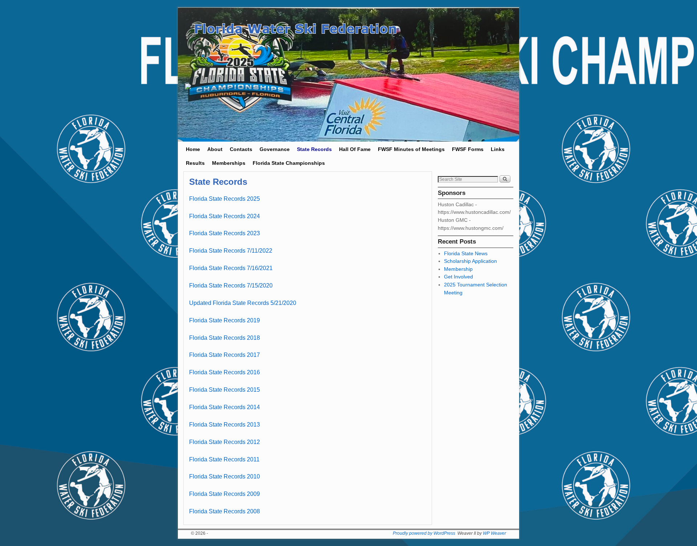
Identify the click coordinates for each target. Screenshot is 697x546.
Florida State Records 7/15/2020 (231, 285)
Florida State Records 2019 (224, 320)
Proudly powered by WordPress (424, 533)
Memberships (228, 163)
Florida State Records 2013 (224, 424)
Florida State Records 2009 (224, 494)
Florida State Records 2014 (224, 407)
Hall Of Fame (355, 149)
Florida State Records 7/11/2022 (230, 251)
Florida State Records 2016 (224, 372)
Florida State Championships (289, 163)
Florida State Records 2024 (224, 216)
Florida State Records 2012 (224, 442)
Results (195, 163)
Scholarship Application (470, 261)
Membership (458, 269)
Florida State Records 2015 (224, 390)
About (215, 149)
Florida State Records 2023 (225, 233)
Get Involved (458, 277)
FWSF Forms (468, 149)
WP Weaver (494, 533)
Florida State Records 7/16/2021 (231, 268)
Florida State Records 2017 (224, 355)
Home (193, 149)
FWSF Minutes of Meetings (411, 149)
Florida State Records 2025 (224, 199)
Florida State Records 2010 (224, 476)
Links (498, 149)
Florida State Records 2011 (224, 459)
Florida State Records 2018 (224, 338)
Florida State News (466, 253)
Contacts (241, 149)
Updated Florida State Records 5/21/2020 (242, 303)
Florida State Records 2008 (224, 511)
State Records (314, 149)
